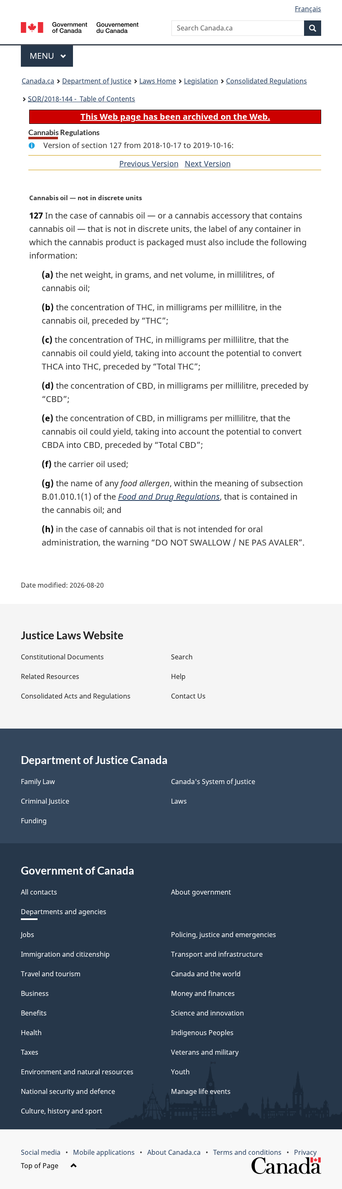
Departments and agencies (63, 911)
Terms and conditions (247, 1152)
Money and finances (203, 993)
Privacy (305, 1152)
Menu (43, 55)
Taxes (29, 1052)
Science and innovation (207, 1013)
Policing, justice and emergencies (223, 934)
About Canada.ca (174, 1152)
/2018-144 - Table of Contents (81, 98)
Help (178, 676)
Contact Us (188, 696)
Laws (179, 801)
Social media (40, 1152)
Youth (180, 1071)
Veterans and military (205, 1052)
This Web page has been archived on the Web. (175, 116)
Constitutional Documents (62, 656)
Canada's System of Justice (213, 781)
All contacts (39, 892)
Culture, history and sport (61, 1111)
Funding (34, 820)
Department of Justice (96, 80)
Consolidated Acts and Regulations (76, 696)
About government (201, 892)
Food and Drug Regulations (169, 496)
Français (308, 8)
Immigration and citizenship (65, 954)
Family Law (38, 781)
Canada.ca (38, 80)
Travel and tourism (50, 973)
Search (182, 656)
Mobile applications (104, 1152)
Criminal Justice (45, 801)
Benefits (34, 1013)
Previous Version (149, 163)
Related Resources (50, 676)
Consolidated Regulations (266, 80)
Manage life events (201, 1091)
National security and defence (68, 1091)
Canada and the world (206, 973)
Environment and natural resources (77, 1071)
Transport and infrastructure (217, 954)
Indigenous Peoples (202, 1032)
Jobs (27, 934)
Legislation (201, 80)
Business (35, 993)
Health (31, 1032)
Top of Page (40, 1165)
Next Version (208, 163)
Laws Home (157, 80)
